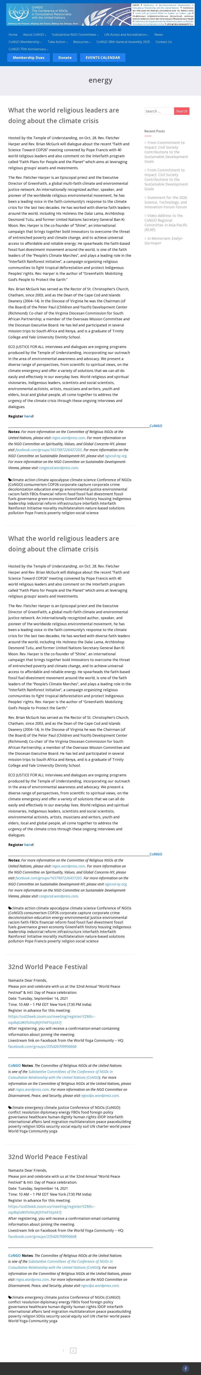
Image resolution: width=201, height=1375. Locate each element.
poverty (54, 512)
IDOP (101, 1117)
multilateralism (71, 508)
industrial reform (41, 503)
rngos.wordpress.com (68, 437)
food (71, 494)
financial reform (53, 494)
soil (86, 1126)
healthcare (38, 1117)
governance (27, 498)
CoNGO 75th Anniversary (27, 49)
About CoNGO (33, 34)
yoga (53, 1131)
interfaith (90, 503)
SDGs (40, 1126)
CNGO (156, 425)
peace (101, 1121)
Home (13, 34)
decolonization (20, 489)
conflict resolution (23, 1112)
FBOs (34, 494)
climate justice (56, 1107)
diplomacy (49, 1112)
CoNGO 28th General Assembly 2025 (123, 42)
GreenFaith (74, 498)
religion (68, 512)
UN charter (99, 1126)
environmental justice (83, 489)
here (28, 416)
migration (59, 1121)
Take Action (56, 42)
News (158, 34)
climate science (83, 479)
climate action (23, 479)
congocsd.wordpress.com (58, 467)
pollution (16, 512)
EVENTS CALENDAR (103, 57)
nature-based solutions (105, 508)
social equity (71, 1126)
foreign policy (101, 1112)
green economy (51, 498)
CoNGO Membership (24, 42)
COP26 (53, 484)
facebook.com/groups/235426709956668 (42, 1046)
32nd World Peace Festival (48, 966)
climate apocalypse (52, 479)
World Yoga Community (28, 1131)
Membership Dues (28, 57)
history (91, 498)
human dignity (60, 1117)
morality (50, 508)
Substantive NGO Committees (74, 34)
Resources (81, 42)
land (46, 1121)
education (42, 489)
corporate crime (106, 484)
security (53, 1126)
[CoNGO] (100, 26)
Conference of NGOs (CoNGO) (95, 1107)
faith (25, 494)
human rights (84, 1117)
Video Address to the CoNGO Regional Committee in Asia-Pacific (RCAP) (165, 222)
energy (58, 489)
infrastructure (69, 503)
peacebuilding (119, 1121)
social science (87, 512)
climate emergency (27, 1107)
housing (104, 498)
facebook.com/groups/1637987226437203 (49, 449)
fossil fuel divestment (94, 494)
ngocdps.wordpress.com (100, 1095)
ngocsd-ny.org (115, 455)
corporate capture (75, 484)
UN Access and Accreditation (125, 34)
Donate (65, 57)
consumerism (35, 484)
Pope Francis (36, 512)
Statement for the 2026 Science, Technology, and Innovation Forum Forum (165, 202)
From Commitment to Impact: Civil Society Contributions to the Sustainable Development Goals (166, 152)
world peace (120, 1126)
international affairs (25, 1121)
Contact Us (164, 42)
